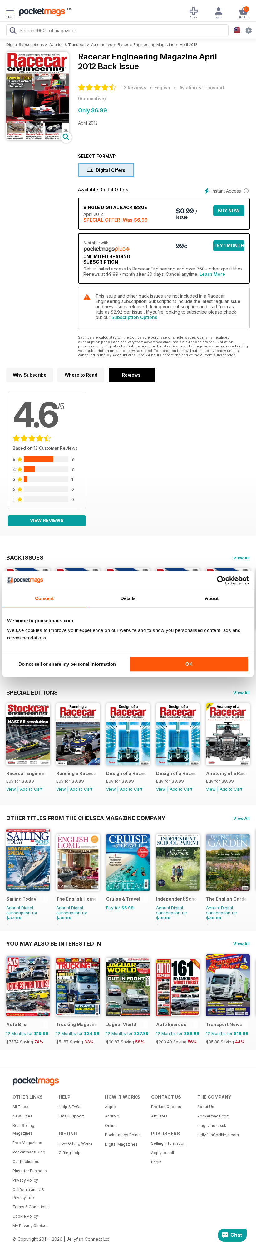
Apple (110, 1106)
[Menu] (10, 11)
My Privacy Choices (30, 1225)
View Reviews (47, 520)
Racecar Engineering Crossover (27, 773)
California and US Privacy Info (28, 1193)
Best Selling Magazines (23, 1129)
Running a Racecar (77, 773)
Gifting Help (70, 1152)
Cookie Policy (25, 1216)
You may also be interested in (53, 943)
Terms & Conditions (30, 1206)
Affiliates (159, 1116)
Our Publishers (25, 1161)
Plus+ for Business (29, 1170)
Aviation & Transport (67, 44)
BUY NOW (229, 210)
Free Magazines (27, 1142)
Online (111, 1125)
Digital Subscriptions (25, 44)
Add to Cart (31, 789)
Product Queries (166, 1106)
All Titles (20, 1106)
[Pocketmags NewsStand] (40, 12)
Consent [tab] (44, 598)
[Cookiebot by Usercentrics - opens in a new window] (221, 580)
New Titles (22, 1116)
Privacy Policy (25, 1180)
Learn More (212, 274)
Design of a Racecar (127, 773)
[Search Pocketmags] (13, 31)
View (11, 789)
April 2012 (188, 44)
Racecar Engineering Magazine (146, 44)
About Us (205, 1106)
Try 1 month (229, 245)
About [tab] (212, 598)
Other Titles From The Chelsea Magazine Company (85, 818)
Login (156, 1162)
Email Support (71, 1116)
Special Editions (32, 692)
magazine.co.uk (211, 1125)
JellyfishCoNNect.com (218, 1134)
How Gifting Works (76, 1143)
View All (241, 557)
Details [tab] (128, 598)
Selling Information (168, 1143)
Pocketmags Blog (28, 1152)
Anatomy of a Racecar (227, 773)
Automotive (101, 44)
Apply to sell (162, 1152)
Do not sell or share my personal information (67, 664)
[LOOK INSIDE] (37, 138)
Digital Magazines (121, 1144)
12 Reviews (134, 87)
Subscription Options (134, 317)
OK (189, 664)
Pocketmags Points (123, 1134)
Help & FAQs (70, 1106)
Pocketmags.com (213, 1116)
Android (112, 1116)
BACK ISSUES (24, 557)
